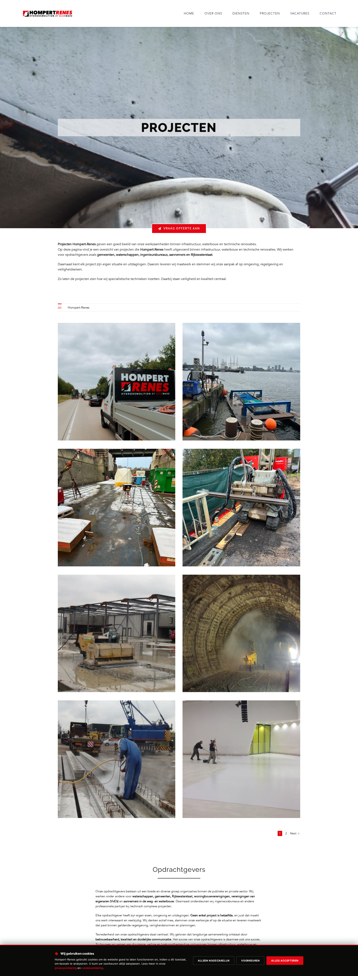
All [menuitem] (60, 308)
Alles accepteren (285, 960)
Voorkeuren (250, 960)
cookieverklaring (92, 968)
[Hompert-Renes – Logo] (47, 10)
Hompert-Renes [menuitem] (78, 307)
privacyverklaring (66, 968)
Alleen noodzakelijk (214, 960)
